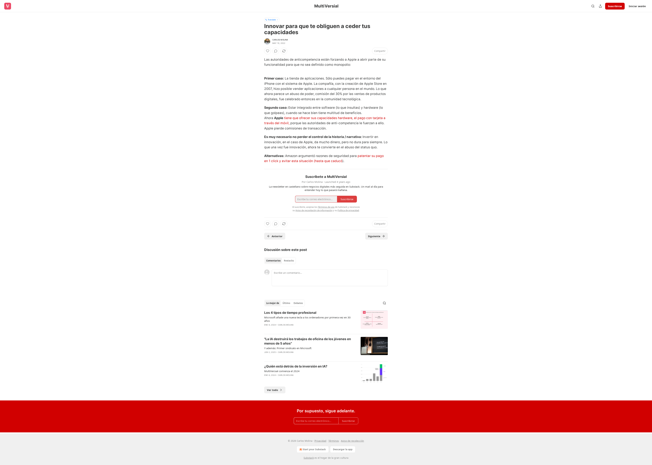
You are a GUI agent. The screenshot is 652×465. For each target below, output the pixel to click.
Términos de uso (326, 206)
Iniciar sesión (637, 6)
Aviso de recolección (352, 440)
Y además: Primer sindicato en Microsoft (287, 348)
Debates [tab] (298, 303)
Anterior (277, 236)
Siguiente (374, 236)
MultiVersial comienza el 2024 (282, 371)
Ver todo (272, 390)
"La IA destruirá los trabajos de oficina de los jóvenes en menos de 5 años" (307, 341)
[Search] (593, 6)
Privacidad (320, 440)
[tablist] (280, 260)
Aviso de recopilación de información (313, 210)
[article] (326, 321)
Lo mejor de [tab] (272, 303)
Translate (272, 19)
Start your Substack (314, 449)
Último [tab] (286, 303)
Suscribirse (615, 6)
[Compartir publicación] (600, 6)
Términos (333, 440)
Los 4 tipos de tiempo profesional (290, 313)
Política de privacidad (348, 210)
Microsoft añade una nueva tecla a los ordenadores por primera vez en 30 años (307, 319)
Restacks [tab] (289, 260)
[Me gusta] (267, 51)
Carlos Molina (280, 40)
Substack (309, 457)
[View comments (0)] (275, 51)
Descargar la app (342, 449)
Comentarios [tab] (273, 260)
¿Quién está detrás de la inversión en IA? (295, 366)
